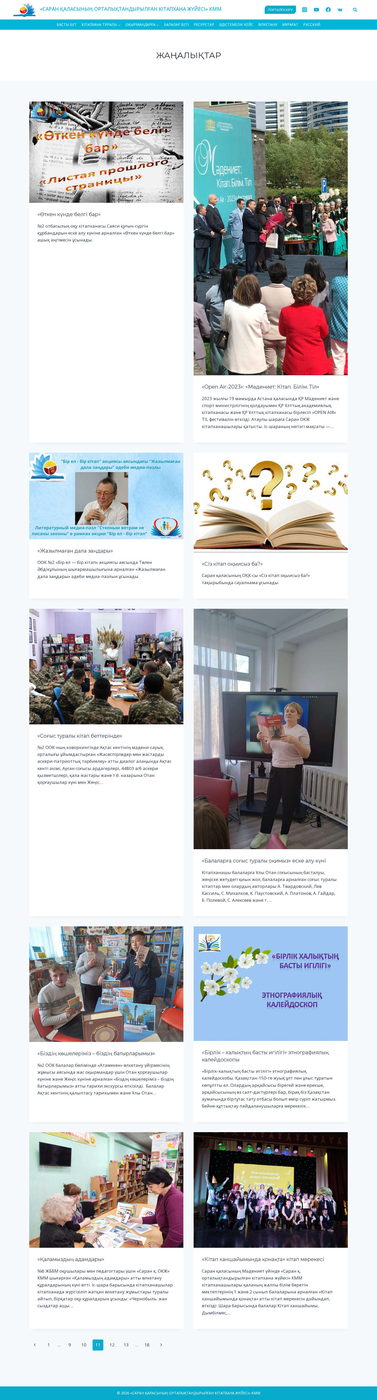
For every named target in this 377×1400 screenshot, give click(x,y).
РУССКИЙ (311, 24)
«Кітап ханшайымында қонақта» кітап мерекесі (263, 1259)
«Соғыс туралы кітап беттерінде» (79, 736)
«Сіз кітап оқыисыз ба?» (232, 564)
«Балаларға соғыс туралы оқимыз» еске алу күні (264, 861)
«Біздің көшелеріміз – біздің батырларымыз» (96, 1053)
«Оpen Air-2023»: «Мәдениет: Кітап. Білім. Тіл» (260, 387)
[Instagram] (305, 10)
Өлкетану (267, 24)
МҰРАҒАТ (290, 24)
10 (83, 1345)
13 (126, 1345)
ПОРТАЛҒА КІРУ (280, 9)
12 (112, 1345)
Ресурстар (204, 24)
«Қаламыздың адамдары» (70, 1259)
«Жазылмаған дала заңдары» (75, 551)
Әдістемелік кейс (236, 24)
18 (147, 1345)
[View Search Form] (355, 9)
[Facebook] (328, 10)
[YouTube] (316, 10)
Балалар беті (176, 24)
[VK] (340, 10)
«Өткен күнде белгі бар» (69, 214)
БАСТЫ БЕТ (67, 24)
